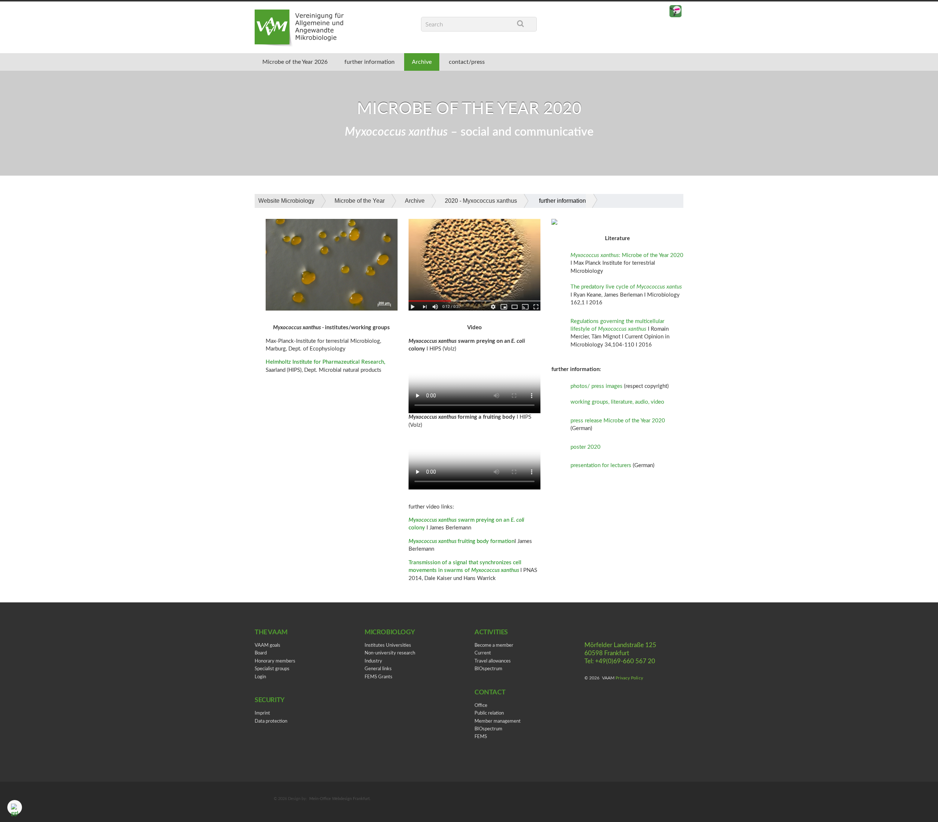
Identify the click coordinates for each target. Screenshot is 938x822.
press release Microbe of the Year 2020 (617, 420)
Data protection (271, 721)
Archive (422, 62)
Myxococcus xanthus (433, 541)
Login (260, 677)
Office (480, 705)
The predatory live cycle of (626, 287)
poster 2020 (585, 447)
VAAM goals (267, 645)
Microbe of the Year (360, 201)
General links (378, 669)
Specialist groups (272, 669)
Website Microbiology (286, 201)
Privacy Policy (629, 678)
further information (369, 62)
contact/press (467, 62)
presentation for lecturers (600, 465)
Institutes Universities (388, 645)
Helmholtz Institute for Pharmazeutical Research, (325, 362)
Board (261, 653)
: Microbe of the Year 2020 (626, 255)
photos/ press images (596, 386)
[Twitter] (646, 11)
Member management (497, 721)
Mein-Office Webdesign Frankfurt (339, 799)
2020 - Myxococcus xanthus (481, 201)
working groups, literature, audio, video (617, 402)
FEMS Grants (378, 677)
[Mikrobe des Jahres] (675, 11)
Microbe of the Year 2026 (295, 62)
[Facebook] (661, 11)
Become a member (493, 645)
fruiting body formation (486, 541)
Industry (373, 661)
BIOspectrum (488, 669)
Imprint (262, 713)
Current (482, 653)
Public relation (489, 713)
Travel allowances (492, 661)
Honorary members (275, 661)
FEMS (480, 736)
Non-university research (390, 653)
